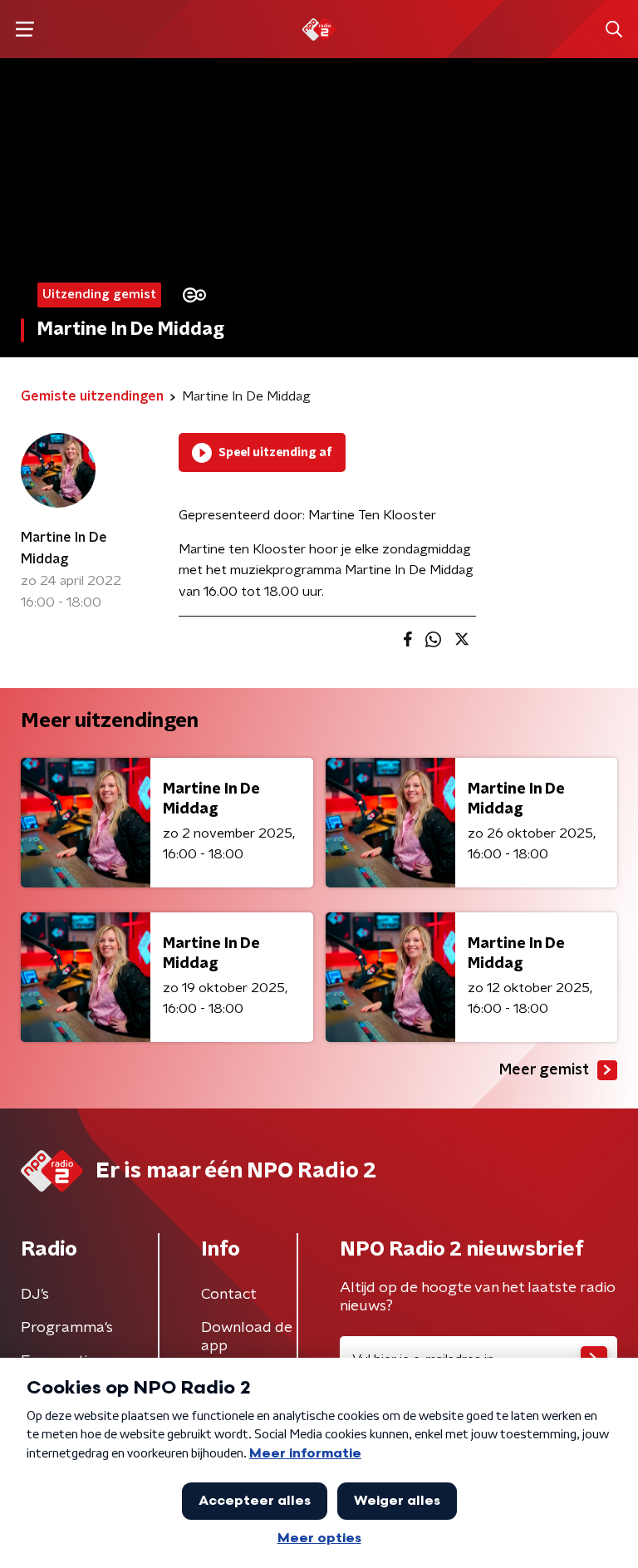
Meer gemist (544, 1070)
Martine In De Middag (64, 548)
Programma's (67, 1327)
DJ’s (35, 1294)
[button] (24, 29)
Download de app (246, 1337)
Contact (229, 1294)
